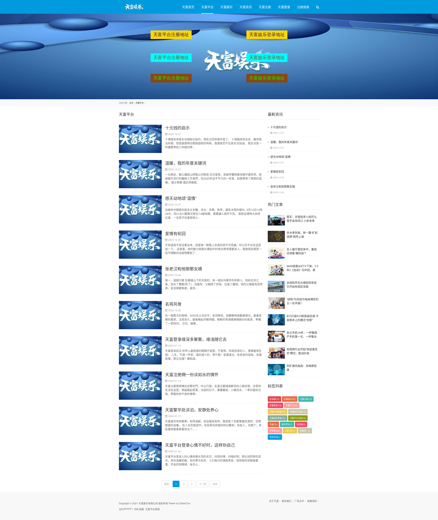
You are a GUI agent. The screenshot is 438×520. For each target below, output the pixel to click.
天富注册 (265, 7)
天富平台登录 (277, 411)
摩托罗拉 (287, 424)
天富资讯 (246, 7)
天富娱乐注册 (298, 411)
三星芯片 (290, 430)
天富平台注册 (298, 417)
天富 (273, 424)
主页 (131, 102)
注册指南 (303, 7)
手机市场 (274, 436)
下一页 (202, 484)
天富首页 (188, 7)
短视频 (301, 424)
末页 (215, 484)
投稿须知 (312, 501)
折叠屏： (305, 430)
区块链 (274, 398)
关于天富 (274, 501)
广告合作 (299, 501)
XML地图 (139, 509)
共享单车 (274, 430)
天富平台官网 (152, 509)
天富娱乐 (226, 7)
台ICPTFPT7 (126, 509)
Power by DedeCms (179, 503)
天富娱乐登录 (277, 417)
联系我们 (286, 501)
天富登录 (284, 7)
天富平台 (207, 7)
